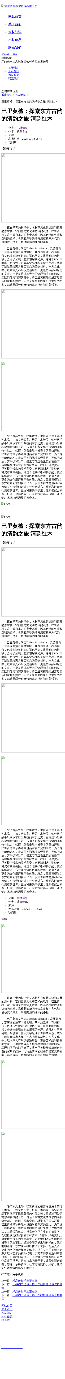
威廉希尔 (6, 94)
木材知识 (14, 32)
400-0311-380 (9, 54)
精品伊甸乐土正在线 (24, 1280)
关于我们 (14, 24)
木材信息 (14, 40)
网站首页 (14, 16)
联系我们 (14, 47)
